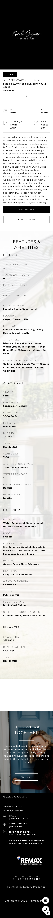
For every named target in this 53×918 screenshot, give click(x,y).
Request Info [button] (26, 219)
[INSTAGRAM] (23, 878)
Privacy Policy (38, 900)
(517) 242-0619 (16, 827)
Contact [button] (26, 777)
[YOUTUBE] (36, 878)
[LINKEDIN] (30, 878)
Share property (26, 209)
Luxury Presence (34, 887)
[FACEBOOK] (16, 878)
